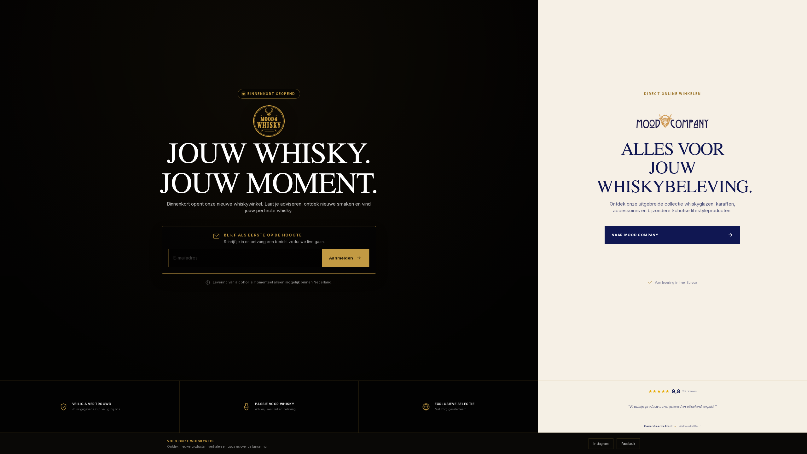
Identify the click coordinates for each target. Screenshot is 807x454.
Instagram (601, 443)
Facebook (628, 443)
